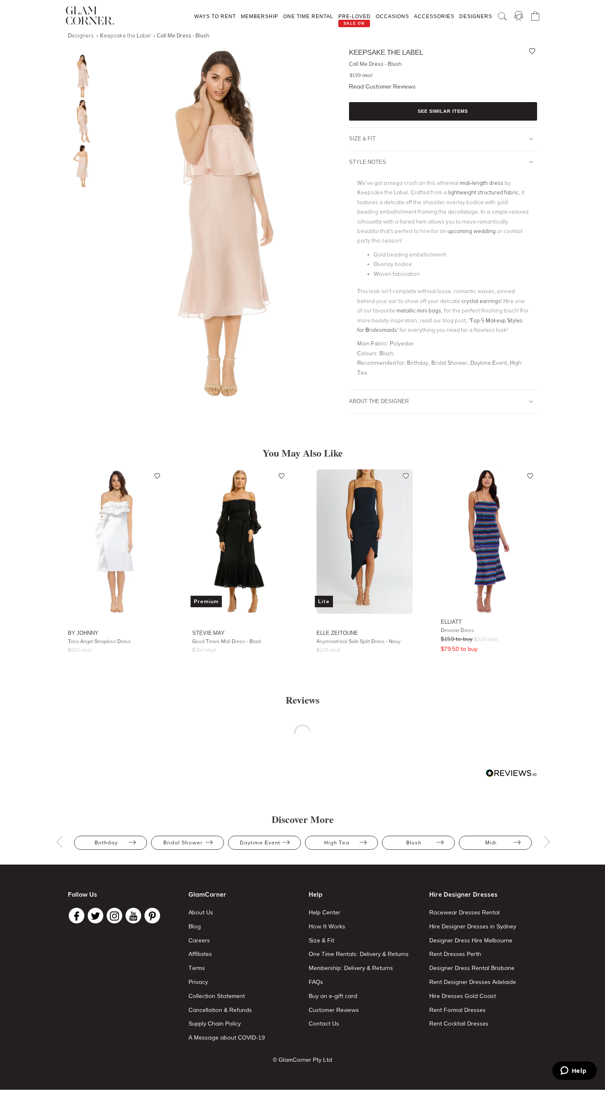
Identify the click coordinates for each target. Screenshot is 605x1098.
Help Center (324, 912)
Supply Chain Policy (214, 1023)
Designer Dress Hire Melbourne (470, 940)
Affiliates (200, 954)
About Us (200, 912)
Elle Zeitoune (337, 632)
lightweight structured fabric (483, 192)
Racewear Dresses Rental (464, 912)
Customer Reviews (334, 1010)
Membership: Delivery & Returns (351, 968)
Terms (196, 968)
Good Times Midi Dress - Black (226, 641)
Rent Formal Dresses (457, 1010)
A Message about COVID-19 (226, 1037)
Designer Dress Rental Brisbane (471, 968)
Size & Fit (362, 138)
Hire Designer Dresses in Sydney (472, 926)
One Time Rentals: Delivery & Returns (359, 954)
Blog (194, 926)
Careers (199, 940)
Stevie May (208, 632)
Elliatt (451, 621)
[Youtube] (133, 915)
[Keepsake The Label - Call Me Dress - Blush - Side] (80, 121)
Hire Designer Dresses (463, 894)
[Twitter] (95, 915)
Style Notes (367, 162)
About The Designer (379, 401)
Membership (259, 16)
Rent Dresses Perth (455, 954)
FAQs (316, 982)
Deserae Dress (457, 630)
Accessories (434, 16)
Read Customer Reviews (382, 86)
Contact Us (324, 1023)
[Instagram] (114, 915)
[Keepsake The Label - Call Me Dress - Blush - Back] (80, 166)
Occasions (392, 16)
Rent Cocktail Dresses (459, 1023)
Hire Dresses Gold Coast (462, 996)
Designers (475, 16)
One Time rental (308, 16)
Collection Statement (216, 996)
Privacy (198, 982)
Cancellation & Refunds (220, 1010)
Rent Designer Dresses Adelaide (472, 982)
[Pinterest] (152, 915)
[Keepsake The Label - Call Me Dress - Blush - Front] (80, 76)
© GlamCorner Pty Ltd (302, 1059)
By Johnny (83, 632)
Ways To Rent (215, 16)
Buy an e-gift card (333, 996)
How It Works (327, 926)
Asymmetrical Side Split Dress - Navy (358, 641)
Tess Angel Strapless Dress (99, 641)
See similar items (443, 111)
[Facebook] (76, 915)
